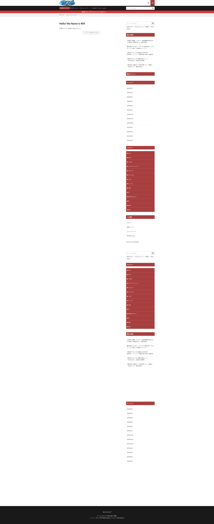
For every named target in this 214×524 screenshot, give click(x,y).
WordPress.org (131, 235)
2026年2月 (130, 88)
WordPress (120, 518)
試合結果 (94, 8)
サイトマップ (107, 512)
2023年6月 (130, 97)
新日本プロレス (74, 8)
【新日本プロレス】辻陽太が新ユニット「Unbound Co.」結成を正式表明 (137, 59)
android (104, 8)
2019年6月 (130, 127)
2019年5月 (130, 131)
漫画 (129, 205)
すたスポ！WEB (112, 516)
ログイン (129, 222)
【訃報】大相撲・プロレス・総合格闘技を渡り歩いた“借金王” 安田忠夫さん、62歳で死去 (140, 41)
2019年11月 (130, 118)
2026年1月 (130, 92)
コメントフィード (131, 231)
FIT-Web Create (105, 518)
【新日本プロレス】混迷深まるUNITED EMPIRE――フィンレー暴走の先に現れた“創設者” (140, 53)
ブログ (130, 179)
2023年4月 (130, 101)
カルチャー (131, 170)
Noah (129, 157)
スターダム (131, 175)
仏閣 (129, 188)
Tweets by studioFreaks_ (132, 242)
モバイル (130, 183)
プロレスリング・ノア (85, 8)
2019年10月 (130, 123)
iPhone (99, 8)
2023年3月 (130, 105)
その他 (130, 162)
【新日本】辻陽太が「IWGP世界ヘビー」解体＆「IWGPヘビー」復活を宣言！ (139, 65)
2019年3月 (130, 140)
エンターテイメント (133, 166)
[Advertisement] (140, 385)
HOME (62, 14)
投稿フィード (130, 227)
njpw (129, 153)
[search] (153, 8)
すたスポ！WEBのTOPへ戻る (91, 32)
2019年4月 (130, 136)
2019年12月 (130, 114)
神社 (129, 209)
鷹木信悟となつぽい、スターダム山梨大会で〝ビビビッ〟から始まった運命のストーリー (140, 47)
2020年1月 (130, 110)
